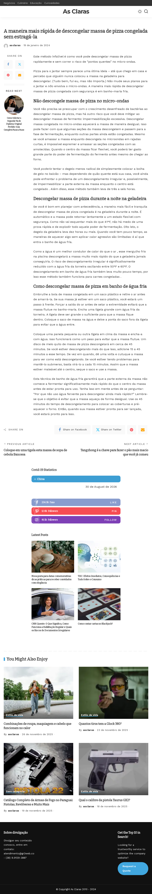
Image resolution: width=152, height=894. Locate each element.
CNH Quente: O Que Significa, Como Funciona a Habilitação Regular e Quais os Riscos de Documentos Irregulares (52, 627)
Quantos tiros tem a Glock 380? (100, 724)
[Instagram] (76, 519)
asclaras (15, 45)
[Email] (19, 75)
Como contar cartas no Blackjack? (95, 623)
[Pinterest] (8, 75)
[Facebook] (8, 64)
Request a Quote (129, 868)
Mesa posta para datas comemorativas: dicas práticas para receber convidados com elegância (52, 579)
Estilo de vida (14, 715)
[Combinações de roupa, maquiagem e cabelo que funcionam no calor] (38, 693)
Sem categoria (15, 791)
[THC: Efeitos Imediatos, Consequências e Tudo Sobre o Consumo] (99, 557)
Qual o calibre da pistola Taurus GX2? (104, 800)
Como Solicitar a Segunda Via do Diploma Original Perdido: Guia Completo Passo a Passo (14, 124)
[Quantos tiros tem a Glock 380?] (113, 693)
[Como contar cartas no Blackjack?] (99, 604)
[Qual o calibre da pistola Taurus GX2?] (113, 769)
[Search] (146, 11)
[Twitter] (19, 64)
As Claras (76, 11)
